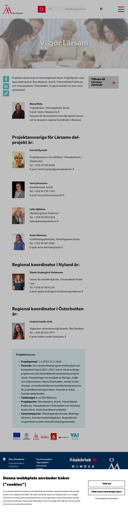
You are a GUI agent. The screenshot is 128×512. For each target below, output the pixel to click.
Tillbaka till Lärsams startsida (98, 82)
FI (101, 9)
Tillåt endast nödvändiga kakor (106, 492)
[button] (6, 93)
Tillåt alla (106, 484)
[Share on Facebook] (6, 79)
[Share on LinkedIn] (6, 86)
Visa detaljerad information (106, 499)
